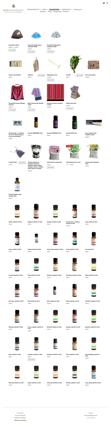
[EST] (104, 3)
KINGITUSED (66, 9)
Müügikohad (57, 11)
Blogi (50, 11)
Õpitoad (42, 11)
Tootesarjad (77, 9)
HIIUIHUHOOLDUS (33, 9)
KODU (44, 9)
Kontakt (65, 11)
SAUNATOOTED (54, 9)
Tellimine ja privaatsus (20, 420)
